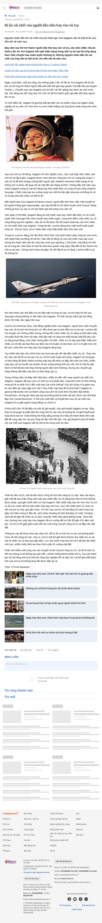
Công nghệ (29, 829)
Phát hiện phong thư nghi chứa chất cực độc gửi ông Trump (36, 76)
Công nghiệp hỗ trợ (58, 819)
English (53, 845)
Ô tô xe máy (29, 835)
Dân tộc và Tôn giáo (11, 835)
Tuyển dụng (77, 909)
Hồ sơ (21, 16)
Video (78, 819)
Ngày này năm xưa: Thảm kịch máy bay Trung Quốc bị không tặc (60, 617)
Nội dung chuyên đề (59, 840)
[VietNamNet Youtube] (75, 900)
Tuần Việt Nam (56, 813)
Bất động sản (30, 845)
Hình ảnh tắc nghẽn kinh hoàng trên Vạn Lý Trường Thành (36, 64)
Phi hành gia (25, 650)
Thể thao (6, 840)
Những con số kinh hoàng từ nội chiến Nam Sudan (53, 588)
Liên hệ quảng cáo (63, 861)
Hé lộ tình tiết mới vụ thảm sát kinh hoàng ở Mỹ (51, 632)
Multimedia (81, 824)
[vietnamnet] (14, 10)
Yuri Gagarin (53, 650)
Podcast (79, 829)
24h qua (79, 835)
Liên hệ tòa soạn (32, 878)
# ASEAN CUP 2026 (32, 8)
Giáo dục (6, 845)
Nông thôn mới (56, 829)
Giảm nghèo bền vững (60, 824)
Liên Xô (39, 650)
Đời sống (28, 813)
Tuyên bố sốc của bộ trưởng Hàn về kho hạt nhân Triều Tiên (37, 70)
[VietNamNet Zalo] (86, 900)
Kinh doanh (8, 829)
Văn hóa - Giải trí (31, 819)
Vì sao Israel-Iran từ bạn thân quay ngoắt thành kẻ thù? (56, 603)
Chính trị (6, 819)
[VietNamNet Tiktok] (80, 900)
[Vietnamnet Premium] (11, 814)
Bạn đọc (27, 850)
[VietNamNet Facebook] (69, 900)
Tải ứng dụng (65, 905)
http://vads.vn (67, 878)
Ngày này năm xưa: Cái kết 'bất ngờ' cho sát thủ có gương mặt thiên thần (59, 575)
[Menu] (4, 7)
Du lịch (27, 840)
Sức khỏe (28, 824)
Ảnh (78, 813)
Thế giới (12, 16)
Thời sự (6, 824)
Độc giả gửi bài (88, 905)
